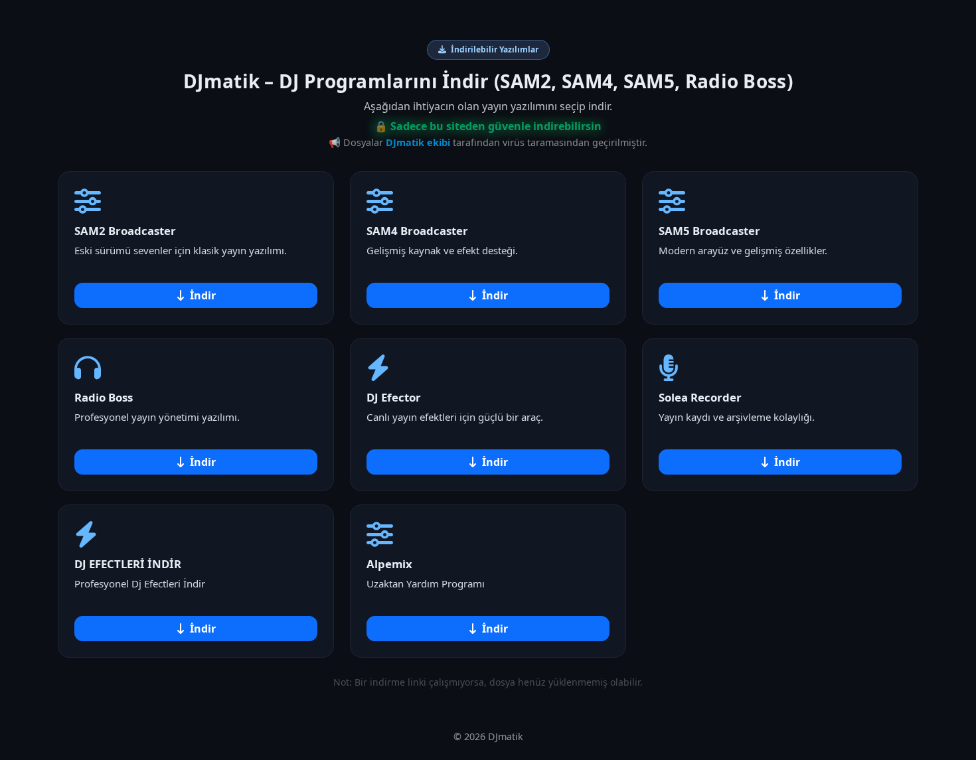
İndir (203, 295)
